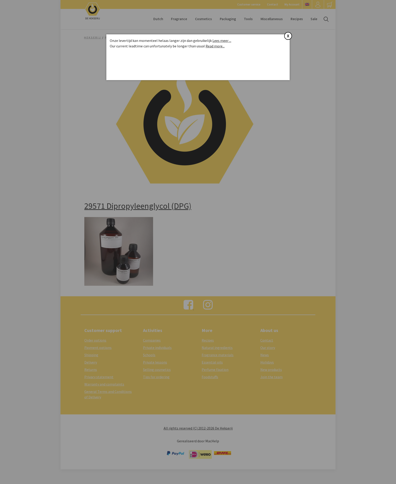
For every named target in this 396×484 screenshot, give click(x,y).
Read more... (215, 46)
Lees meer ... (221, 40)
